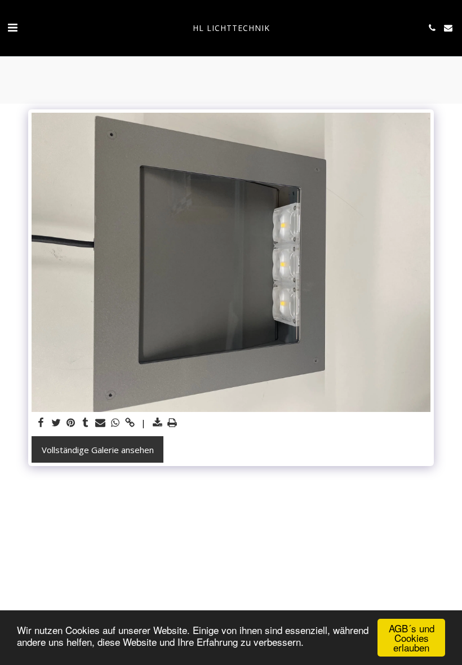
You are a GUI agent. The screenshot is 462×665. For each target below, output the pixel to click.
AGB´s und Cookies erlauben (411, 637)
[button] (12, 27)
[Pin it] (70, 423)
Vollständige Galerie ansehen (98, 449)
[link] (130, 423)
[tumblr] (85, 423)
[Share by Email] (100, 423)
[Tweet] (56, 423)
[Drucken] (172, 423)
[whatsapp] (115, 423)
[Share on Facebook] (41, 423)
